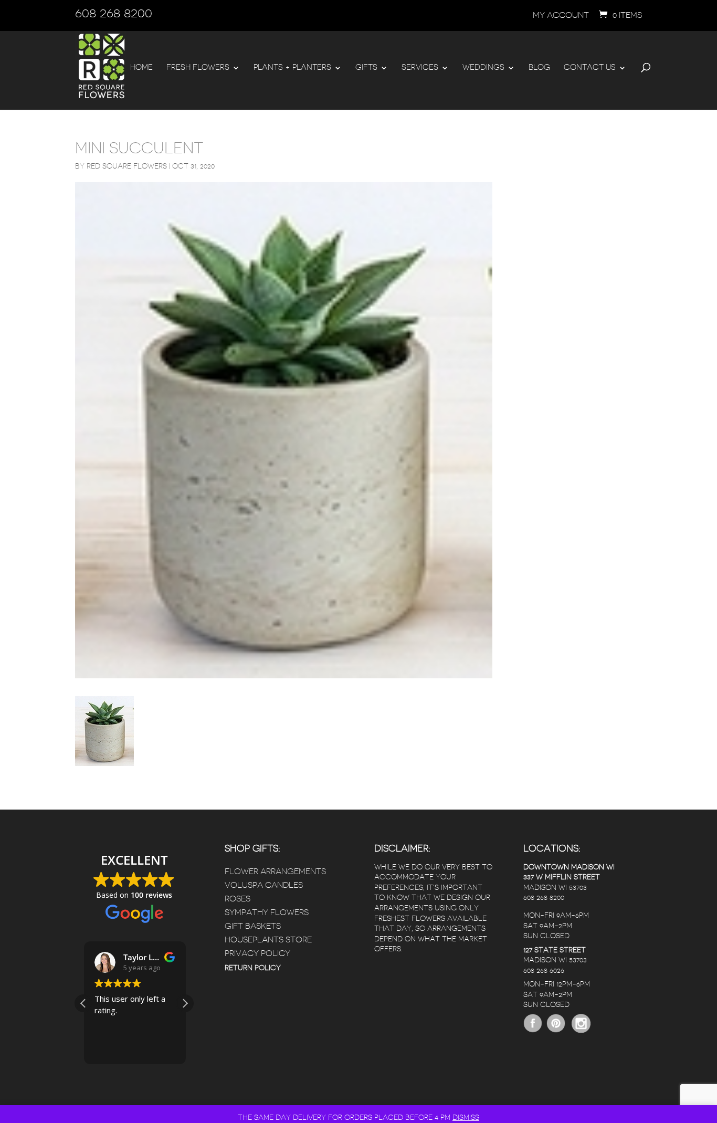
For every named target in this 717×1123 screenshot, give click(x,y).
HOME (141, 67)
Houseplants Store (268, 940)
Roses (237, 899)
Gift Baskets (253, 926)
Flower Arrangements (275, 871)
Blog (539, 67)
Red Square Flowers (127, 166)
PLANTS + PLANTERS (292, 67)
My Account (561, 15)
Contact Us (590, 67)
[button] (185, 1003)
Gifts (366, 67)
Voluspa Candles (264, 885)
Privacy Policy (257, 953)
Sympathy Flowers (267, 912)
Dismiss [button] (465, 1117)
